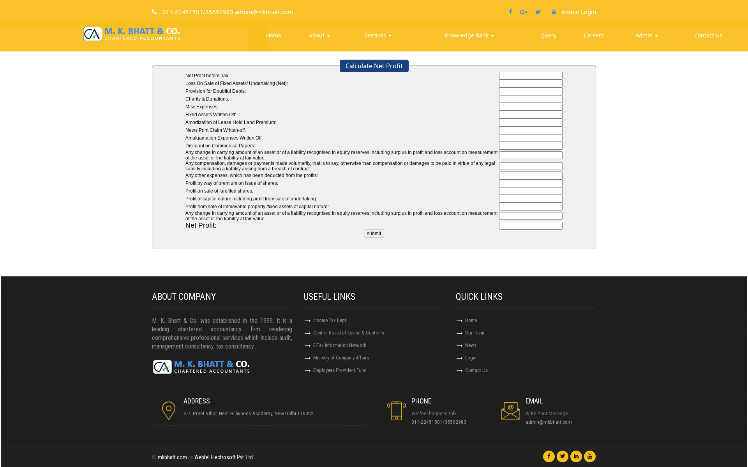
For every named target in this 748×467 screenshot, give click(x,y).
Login (470, 358)
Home (273, 35)
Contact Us (708, 35)
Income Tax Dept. (330, 320)
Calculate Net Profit (374, 66)
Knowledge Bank (467, 35)
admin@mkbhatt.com (549, 422)
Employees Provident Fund (340, 370)
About (317, 35)
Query (548, 35)
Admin (644, 35)
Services (376, 35)
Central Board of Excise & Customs (348, 333)
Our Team (474, 333)
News (470, 345)
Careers (594, 35)
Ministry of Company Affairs (341, 358)
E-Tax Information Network (339, 345)
